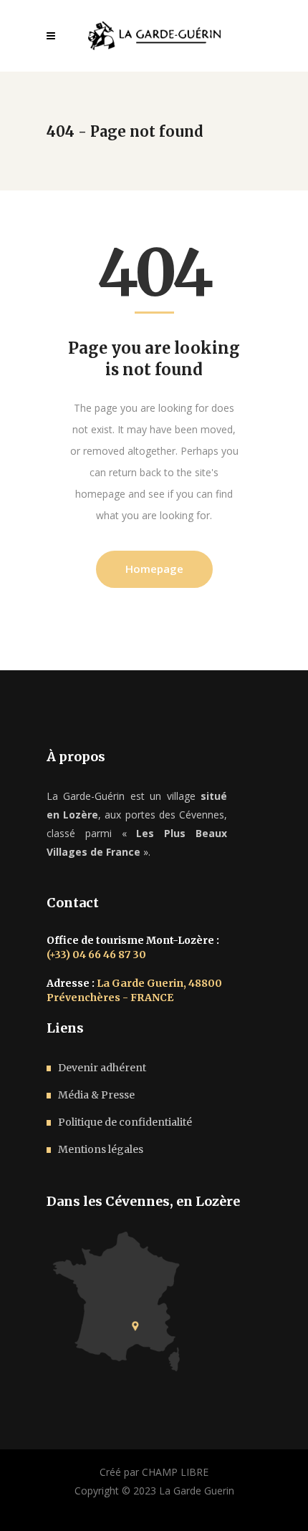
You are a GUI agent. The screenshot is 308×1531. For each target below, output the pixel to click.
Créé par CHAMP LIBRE (154, 1472)
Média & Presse (96, 1094)
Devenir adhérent (102, 1067)
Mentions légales (100, 1149)
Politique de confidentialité (125, 1122)
